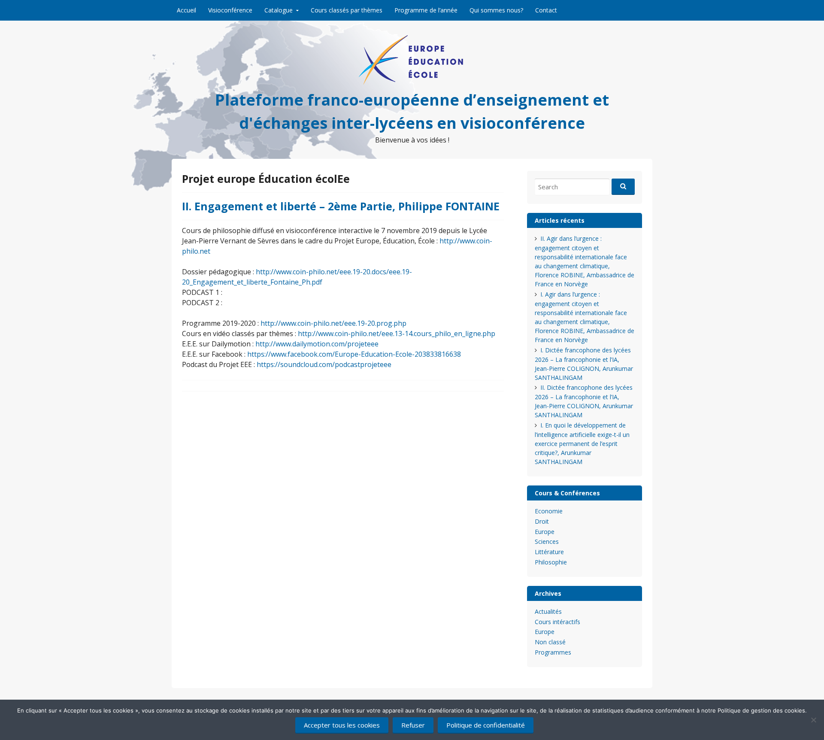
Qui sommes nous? (496, 10)
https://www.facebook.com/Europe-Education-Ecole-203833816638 (354, 354)
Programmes (553, 652)
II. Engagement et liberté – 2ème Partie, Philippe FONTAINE (341, 206)
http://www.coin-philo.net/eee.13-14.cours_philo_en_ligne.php (396, 333)
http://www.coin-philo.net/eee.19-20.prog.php (333, 323)
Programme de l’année (425, 10)
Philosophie (551, 562)
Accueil (186, 10)
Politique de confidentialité (485, 725)
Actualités (548, 611)
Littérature (549, 552)
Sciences (547, 541)
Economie (549, 511)
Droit (542, 521)
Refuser (413, 725)
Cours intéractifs (557, 622)
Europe (544, 532)
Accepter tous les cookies (342, 725)
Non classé (550, 642)
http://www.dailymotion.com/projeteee (317, 344)
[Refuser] (813, 720)
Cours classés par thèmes (346, 10)
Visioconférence (230, 10)
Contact (546, 10)
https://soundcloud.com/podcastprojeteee (324, 364)
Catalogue (278, 10)
